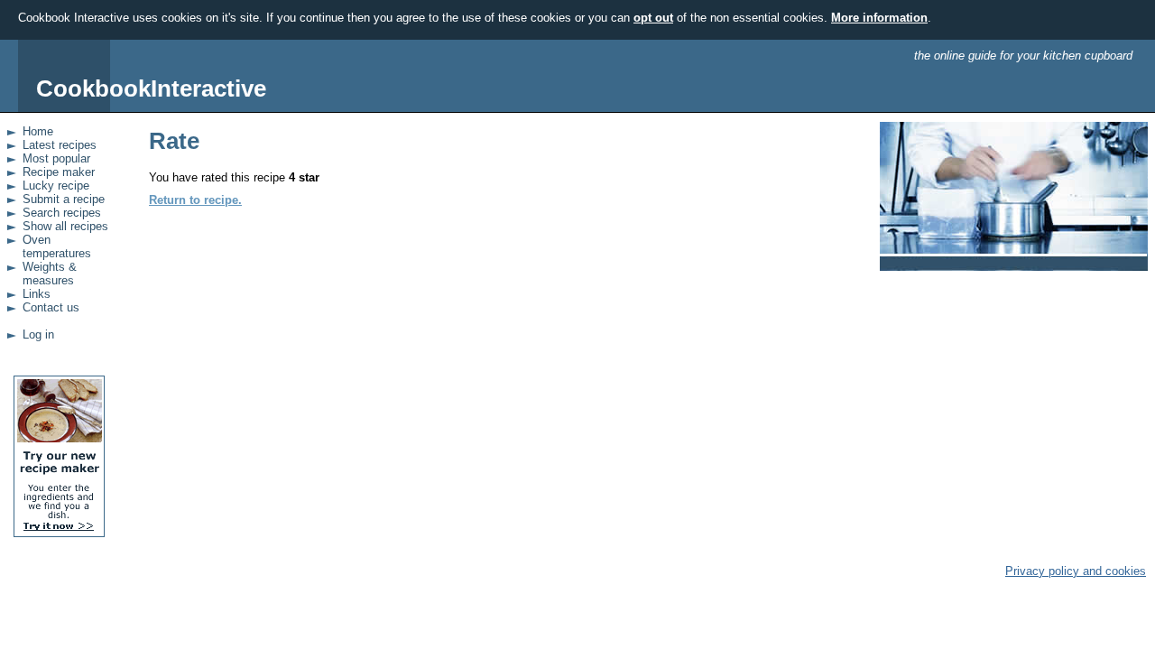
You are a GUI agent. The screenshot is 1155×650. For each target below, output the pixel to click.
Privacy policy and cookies (1075, 571)
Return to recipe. (195, 200)
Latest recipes (60, 145)
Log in (38, 334)
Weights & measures (50, 273)
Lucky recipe (56, 185)
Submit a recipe (64, 199)
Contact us (51, 307)
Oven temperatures (57, 246)
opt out (653, 17)
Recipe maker (59, 172)
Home (38, 131)
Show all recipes (65, 226)
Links (37, 294)
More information (879, 17)
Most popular (56, 158)
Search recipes (62, 212)
